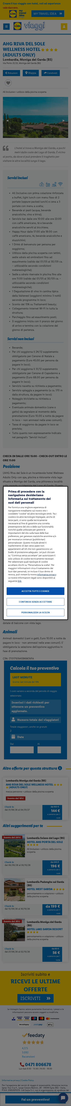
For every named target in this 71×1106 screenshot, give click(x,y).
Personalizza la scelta (35, 612)
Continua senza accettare (35, 601)
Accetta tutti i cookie (35, 591)
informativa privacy (46, 574)
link (19, 581)
